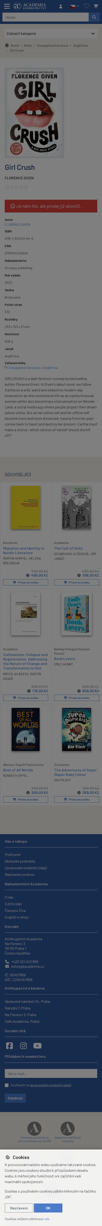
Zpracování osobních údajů (26, 867)
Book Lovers (64, 658)
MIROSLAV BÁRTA (15, 674)
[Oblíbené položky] (86, 6)
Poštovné (12, 854)
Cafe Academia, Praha (22, 1021)
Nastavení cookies (19, 874)
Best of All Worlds (18, 770)
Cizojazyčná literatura (52, 45)
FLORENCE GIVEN (19, 178)
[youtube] (37, 1045)
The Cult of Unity (68, 548)
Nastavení (19, 1208)
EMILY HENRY (63, 664)
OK (48, 1208)
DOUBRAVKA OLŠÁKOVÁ (71, 554)
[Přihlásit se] (61, 6)
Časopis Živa (15, 910)
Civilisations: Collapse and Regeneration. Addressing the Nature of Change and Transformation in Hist (25, 661)
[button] (74, 6)
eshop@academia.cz (27, 966)
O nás (9, 897)
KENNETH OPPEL (15, 776)
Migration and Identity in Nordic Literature (23, 550)
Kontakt (12, 926)
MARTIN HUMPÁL (15, 558)
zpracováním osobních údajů (50, 1085)
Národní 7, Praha (17, 1008)
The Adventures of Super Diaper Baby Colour (75, 772)
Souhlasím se (40, 1085)
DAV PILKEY (62, 780)
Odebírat (15, 1098)
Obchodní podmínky (20, 861)
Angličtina (80, 45)
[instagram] (23, 1045)
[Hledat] (94, 17)
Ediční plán (13, 903)
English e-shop (16, 917)
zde (46, 1219)
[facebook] (9, 1045)
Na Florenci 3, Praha (20, 1014)
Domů (15, 45)
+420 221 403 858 (24, 961)
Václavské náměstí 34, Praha (27, 1001)
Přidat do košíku (28, 582)
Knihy (28, 45)
